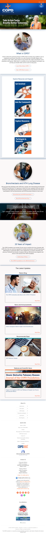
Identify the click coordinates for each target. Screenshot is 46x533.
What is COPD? (23, 425)
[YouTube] (28, 493)
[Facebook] (18, 493)
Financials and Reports (22, 413)
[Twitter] (20, 493)
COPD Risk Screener (23, 433)
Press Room (22, 408)
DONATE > (23, 216)
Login (43, 2)
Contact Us (23, 435)
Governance (22, 415)
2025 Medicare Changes (11, 358)
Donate (41, 5)
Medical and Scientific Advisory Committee (23, 438)
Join (39, 2)
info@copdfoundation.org (23, 488)
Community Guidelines (32, 527)
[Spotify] (24, 495)
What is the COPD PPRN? (23, 427)
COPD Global (21, 410)
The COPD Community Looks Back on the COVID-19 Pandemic (21, 295)
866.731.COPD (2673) (25, 481)
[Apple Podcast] (22, 495)
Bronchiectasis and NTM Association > (23, 194)
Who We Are (22, 406)
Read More (37, 300)
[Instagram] (26, 493)
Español (23, 443)
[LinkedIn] (23, 493)
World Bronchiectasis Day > (23, 198)
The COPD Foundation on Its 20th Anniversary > (23, 261)
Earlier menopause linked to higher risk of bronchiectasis (19, 326)
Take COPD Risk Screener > (23, 70)
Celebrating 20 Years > (23, 257)
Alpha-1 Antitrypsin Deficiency (23, 441)
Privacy (25, 527)
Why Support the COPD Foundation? (23, 431)
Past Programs (21, 417)
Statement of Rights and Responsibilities (22, 529)
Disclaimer (21, 527)
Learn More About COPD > (23, 66)
